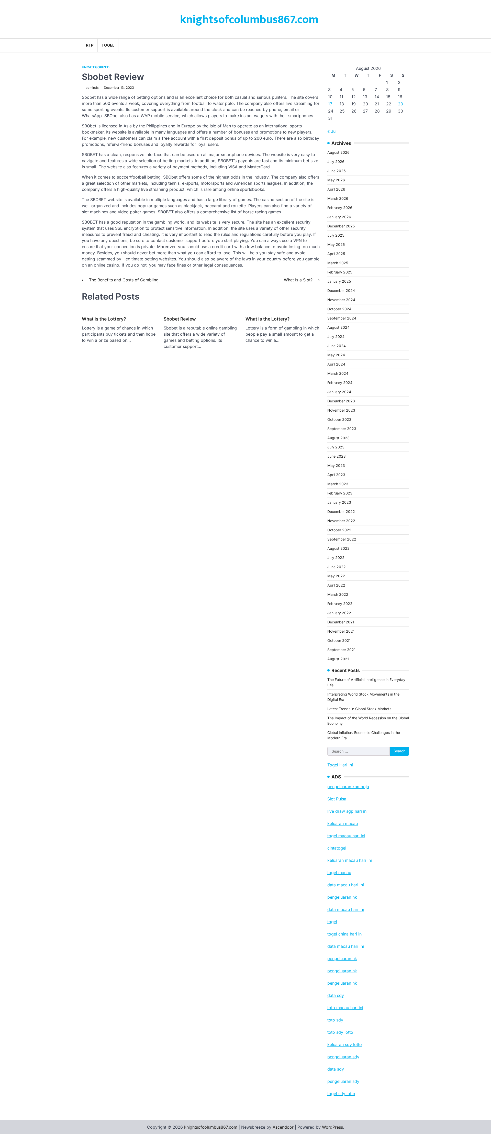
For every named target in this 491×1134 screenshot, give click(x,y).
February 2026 (339, 207)
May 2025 (336, 244)
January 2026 (339, 217)
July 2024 (335, 336)
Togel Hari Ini (340, 764)
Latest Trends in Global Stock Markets (359, 709)
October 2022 (339, 530)
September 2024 (341, 318)
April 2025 (336, 253)
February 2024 (339, 382)
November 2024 (341, 300)
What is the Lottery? (104, 319)
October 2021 (339, 640)
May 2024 (336, 355)
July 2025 (335, 235)
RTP (90, 45)
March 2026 (337, 198)
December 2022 (341, 511)
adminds (92, 88)
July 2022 (335, 557)
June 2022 (336, 567)
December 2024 (341, 290)
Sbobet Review (180, 319)
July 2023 (335, 447)
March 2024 (337, 373)
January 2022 (339, 613)
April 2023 (336, 474)
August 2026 (338, 152)
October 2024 (339, 309)
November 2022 (341, 521)
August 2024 (338, 327)
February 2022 (339, 603)
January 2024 (339, 392)
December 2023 (341, 401)
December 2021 (340, 622)
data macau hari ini (345, 946)
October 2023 (339, 419)
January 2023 (339, 502)
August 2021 (338, 659)
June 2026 (336, 171)
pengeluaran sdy (343, 1081)
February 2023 (339, 493)
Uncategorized (95, 67)
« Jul (332, 131)
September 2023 (341, 428)
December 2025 (341, 226)
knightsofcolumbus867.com (249, 19)
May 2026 (336, 180)
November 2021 (340, 631)
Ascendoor (283, 1127)
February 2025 (339, 272)
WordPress (332, 1127)
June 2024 (336, 346)
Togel (108, 45)
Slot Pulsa (336, 798)
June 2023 (336, 456)
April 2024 (336, 364)
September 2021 (341, 649)
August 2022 (338, 548)
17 (330, 103)
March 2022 (337, 594)
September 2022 (341, 539)
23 (400, 103)
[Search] (405, 45)
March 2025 (337, 263)
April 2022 (336, 585)
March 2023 (337, 484)
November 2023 (341, 410)
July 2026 (335, 161)
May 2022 (336, 576)
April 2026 (336, 189)
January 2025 (339, 281)
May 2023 (336, 465)
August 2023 (338, 438)
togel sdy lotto (341, 1093)
